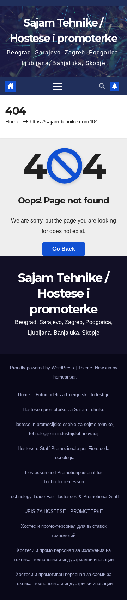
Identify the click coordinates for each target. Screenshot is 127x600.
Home (12, 122)
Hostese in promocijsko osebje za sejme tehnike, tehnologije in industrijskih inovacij (63, 429)
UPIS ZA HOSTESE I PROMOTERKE (63, 511)
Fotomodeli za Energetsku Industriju (72, 394)
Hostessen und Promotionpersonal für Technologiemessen (63, 477)
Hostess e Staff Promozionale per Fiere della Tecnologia (63, 453)
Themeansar (62, 377)
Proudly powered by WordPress (42, 367)
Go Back (63, 249)
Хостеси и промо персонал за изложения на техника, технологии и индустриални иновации (64, 555)
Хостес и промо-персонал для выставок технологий (64, 531)
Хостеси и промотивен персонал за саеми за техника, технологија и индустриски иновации (64, 579)
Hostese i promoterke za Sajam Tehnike (63, 409)
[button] (102, 86)
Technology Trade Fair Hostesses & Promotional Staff (63, 496)
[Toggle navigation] (57, 86)
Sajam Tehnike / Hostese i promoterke (63, 293)
